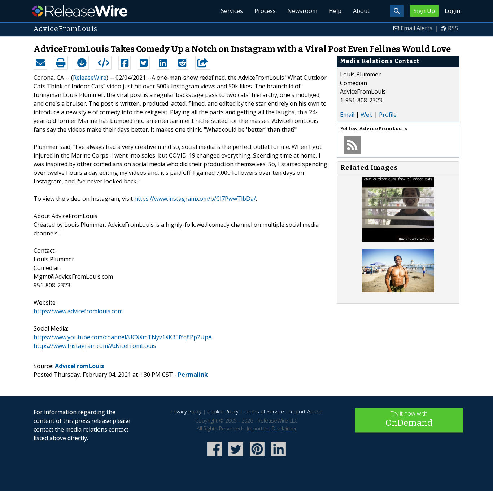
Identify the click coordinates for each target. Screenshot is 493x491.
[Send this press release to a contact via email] (40, 62)
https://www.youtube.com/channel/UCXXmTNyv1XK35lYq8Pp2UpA (123, 337)
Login (452, 11)
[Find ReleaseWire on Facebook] (214, 457)
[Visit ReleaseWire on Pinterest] (257, 457)
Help (335, 11)
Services (232, 11)
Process (265, 11)
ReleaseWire (79, 11)
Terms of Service (264, 411)
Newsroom (302, 11)
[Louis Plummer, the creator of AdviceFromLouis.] (398, 290)
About (361, 11)
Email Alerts (416, 28)
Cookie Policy (223, 411)
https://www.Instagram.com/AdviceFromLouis (95, 346)
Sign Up (424, 11)
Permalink (193, 375)
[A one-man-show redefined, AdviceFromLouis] (398, 239)
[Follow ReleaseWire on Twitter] (236, 457)
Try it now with (408, 419)
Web (367, 115)
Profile (388, 115)
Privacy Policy (186, 411)
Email (347, 115)
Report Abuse (306, 411)
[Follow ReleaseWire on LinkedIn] (278, 457)
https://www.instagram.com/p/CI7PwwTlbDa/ (195, 199)
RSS (453, 28)
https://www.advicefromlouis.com (78, 311)
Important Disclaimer (272, 428)
